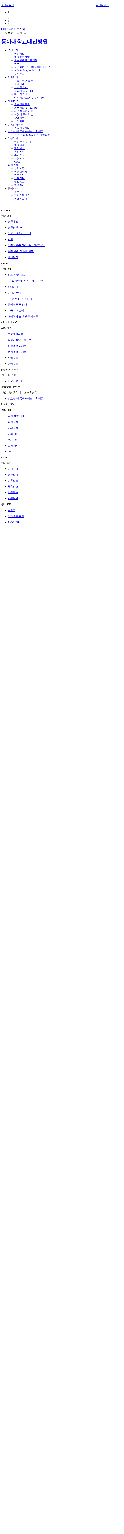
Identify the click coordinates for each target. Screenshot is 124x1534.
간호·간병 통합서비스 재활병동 (25, 128)
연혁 (16, 60)
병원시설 (19, 142)
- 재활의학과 (15, 277)
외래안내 (19, 81)
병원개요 (19, 50)
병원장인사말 (22, 54)
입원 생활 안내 (22, 138)
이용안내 (13, 135)
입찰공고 (19, 178)
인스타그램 (20, 195)
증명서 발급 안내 (24, 88)
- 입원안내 (14, 295)
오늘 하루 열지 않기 (16, 30)
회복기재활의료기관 (25, 57)
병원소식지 (20, 168)
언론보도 (19, 172)
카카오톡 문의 (22, 192)
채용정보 (19, 175)
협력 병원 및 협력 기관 (27, 67)
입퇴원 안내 (21, 84)
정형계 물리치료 (23, 111)
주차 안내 (19, 152)
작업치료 (19, 115)
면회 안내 (19, 148)
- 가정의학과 (37, 277)
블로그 (18, 189)
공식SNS (13, 185)
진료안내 (13, 74)
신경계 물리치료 (23, 108)
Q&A (17, 158)
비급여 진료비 (22, 91)
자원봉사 (19, 182)
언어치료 (19, 118)
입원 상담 (19, 155)
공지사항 (19, 165)
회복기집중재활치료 (25, 104)
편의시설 (19, 145)
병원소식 (13, 162)
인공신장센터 (15, 121)
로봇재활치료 (22, 101)
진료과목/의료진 (23, 77)
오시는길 (19, 71)
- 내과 (26, 277)
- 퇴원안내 (26, 295)
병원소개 (13, 47)
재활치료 (13, 98)
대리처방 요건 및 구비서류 (29, 94)
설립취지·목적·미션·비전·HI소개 (32, 64)
